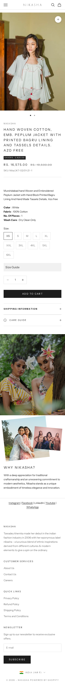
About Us (9, 568)
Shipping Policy (12, 610)
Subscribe (17, 659)
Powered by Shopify (44, 680)
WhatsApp (32, 507)
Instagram (14, 503)
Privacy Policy (11, 598)
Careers (8, 580)
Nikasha (10, 123)
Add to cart (32, 293)
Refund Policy (11, 604)
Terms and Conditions (16, 616)
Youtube (50, 503)
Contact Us (10, 574)
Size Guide (12, 267)
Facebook (27, 503)
